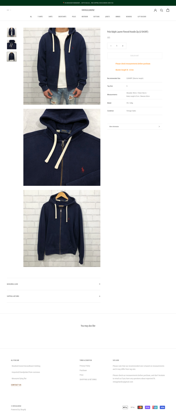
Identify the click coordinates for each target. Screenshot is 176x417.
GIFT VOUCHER (142, 16)
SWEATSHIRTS (62, 16)
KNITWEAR (85, 16)
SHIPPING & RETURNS (13, 296)
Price (81, 375)
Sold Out (134, 55)
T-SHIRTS (40, 16)
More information (114, 126)
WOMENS (129, 16)
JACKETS (107, 16)
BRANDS (118, 16)
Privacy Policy (85, 366)
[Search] (161, 10)
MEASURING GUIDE (12, 284)
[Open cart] (168, 10)
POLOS (74, 16)
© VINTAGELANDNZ (16, 406)
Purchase (83, 370)
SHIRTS (51, 16)
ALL (31, 16)
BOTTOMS (97, 16)
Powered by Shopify (18, 409)
